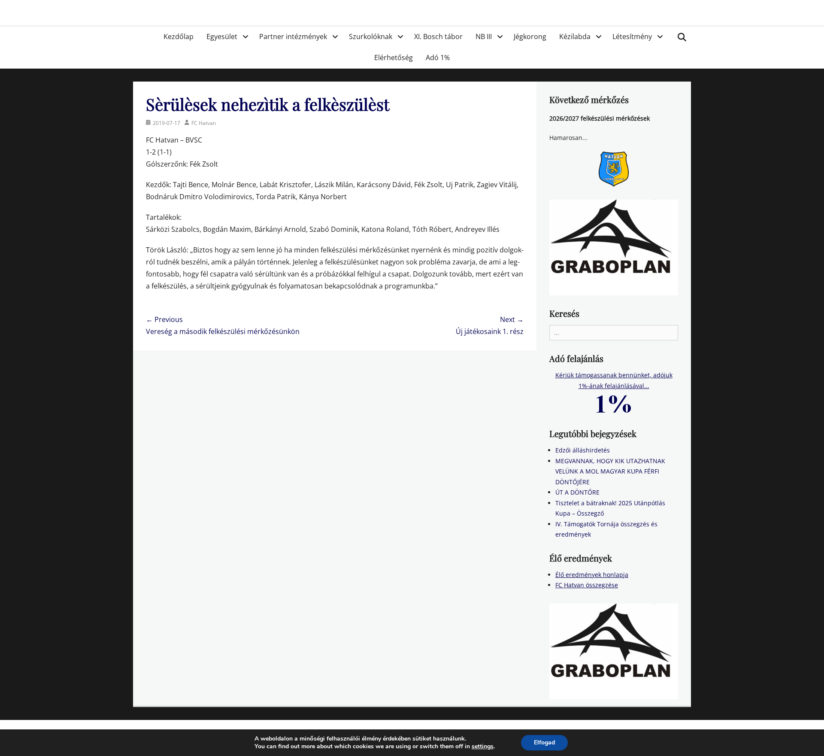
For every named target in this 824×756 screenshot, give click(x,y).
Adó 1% (438, 57)
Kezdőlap (179, 36)
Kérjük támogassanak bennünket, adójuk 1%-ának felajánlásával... (614, 380)
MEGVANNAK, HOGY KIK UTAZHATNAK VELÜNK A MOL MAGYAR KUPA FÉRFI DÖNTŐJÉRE (610, 471)
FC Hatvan (203, 123)
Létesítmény (632, 36)
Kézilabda (575, 36)
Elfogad (544, 742)
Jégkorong (530, 36)
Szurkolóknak (370, 36)
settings (483, 746)
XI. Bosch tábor (438, 36)
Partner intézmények (293, 36)
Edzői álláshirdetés (582, 450)
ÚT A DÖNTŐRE (577, 492)
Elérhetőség (393, 57)
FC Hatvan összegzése (586, 585)
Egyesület (221, 36)
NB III (484, 36)
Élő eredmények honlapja (591, 575)
